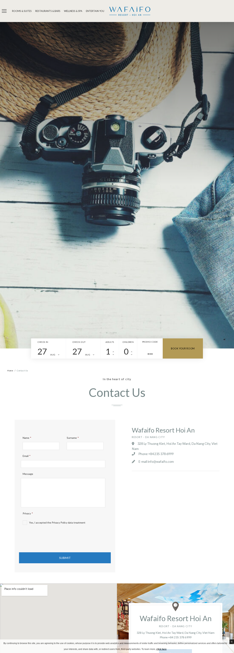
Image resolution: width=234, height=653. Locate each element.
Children (128, 342)
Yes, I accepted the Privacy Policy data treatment (57, 522)
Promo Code (150, 341)
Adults (109, 342)
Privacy (28, 513)
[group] (117, 185)
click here (161, 649)
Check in (42, 342)
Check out (79, 342)
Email (27, 455)
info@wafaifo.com (161, 461)
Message (28, 473)
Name (27, 437)
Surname (73, 437)
